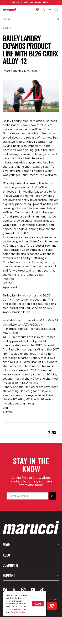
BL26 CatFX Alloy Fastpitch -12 (30, 141)
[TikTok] (42, 590)
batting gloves (25, 403)
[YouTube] (33, 590)
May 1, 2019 (10, 333)
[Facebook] (5, 590)
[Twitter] (14, 590)
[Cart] (50, 9)
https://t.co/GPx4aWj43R (41, 320)
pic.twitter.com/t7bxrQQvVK (23, 324)
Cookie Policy (17, 612)
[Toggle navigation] (56, 9)
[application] (52, 607)
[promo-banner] (31, 2)
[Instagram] (23, 590)
